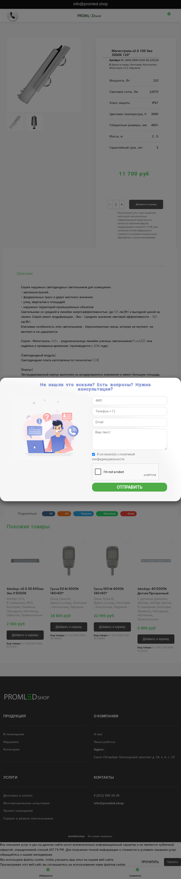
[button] (177, 384)
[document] (90, 439)
